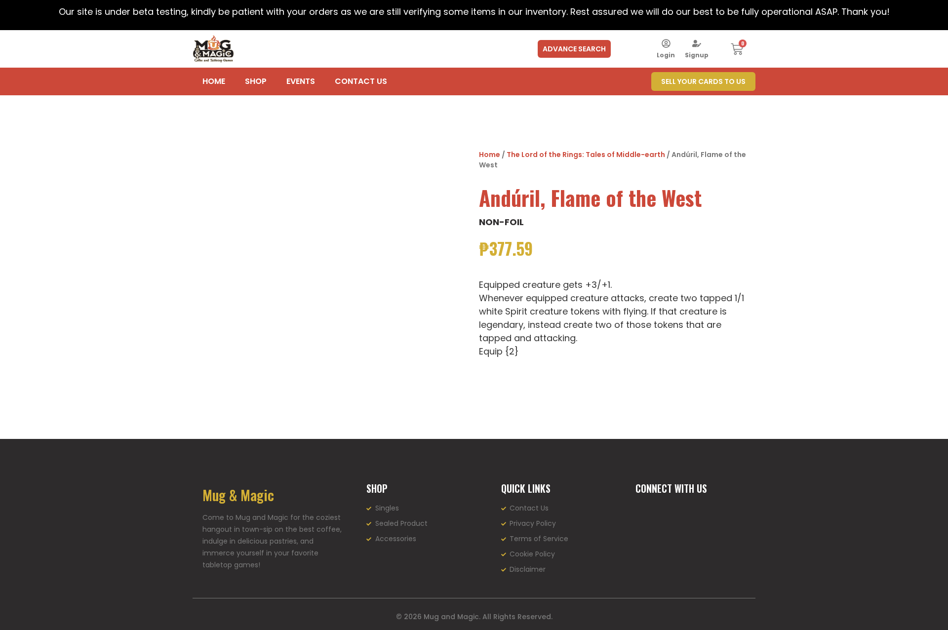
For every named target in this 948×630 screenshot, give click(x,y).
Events (300, 81)
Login (666, 55)
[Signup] (696, 43)
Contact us (361, 81)
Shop (256, 81)
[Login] (666, 43)
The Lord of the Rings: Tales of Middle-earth (586, 154)
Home (213, 81)
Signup (697, 55)
